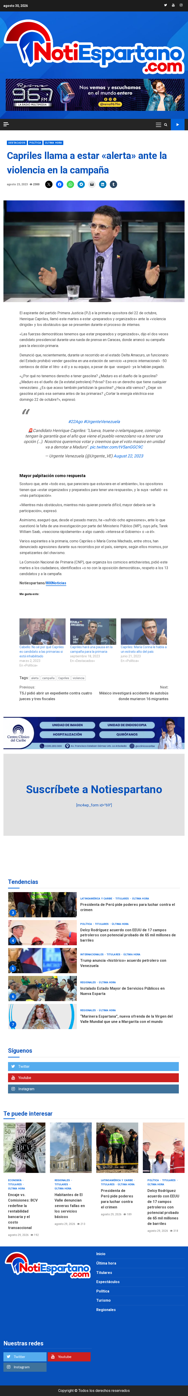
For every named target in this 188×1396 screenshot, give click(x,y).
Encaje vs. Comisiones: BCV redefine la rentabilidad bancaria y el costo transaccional (24, 1148)
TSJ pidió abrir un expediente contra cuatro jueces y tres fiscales (55, 693)
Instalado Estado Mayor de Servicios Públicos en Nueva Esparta (42, 988)
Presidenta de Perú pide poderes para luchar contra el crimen (42, 904)
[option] (94, 906)
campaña (48, 678)
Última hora (53, 142)
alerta (35, 678)
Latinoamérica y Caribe (96, 898)
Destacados (16, 142)
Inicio (100, 1254)
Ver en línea (178, 124)
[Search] (165, 124)
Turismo (103, 1300)
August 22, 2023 (128, 455)
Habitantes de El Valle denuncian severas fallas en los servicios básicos (71, 1148)
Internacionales (92, 954)
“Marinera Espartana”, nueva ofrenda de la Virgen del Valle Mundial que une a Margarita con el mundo (42, 1016)
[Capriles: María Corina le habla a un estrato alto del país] (144, 631)
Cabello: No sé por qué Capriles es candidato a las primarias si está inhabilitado (41, 651)
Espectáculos (108, 1282)
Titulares (122, 898)
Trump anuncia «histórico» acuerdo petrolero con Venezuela (42, 960)
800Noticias (56, 583)
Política (35, 142)
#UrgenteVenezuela (101, 421)
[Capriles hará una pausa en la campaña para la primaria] (93, 631)
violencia (78, 678)
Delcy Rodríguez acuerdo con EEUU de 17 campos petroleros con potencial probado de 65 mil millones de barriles (42, 932)
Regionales (88, 982)
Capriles (63, 678)
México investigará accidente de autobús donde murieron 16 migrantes (134, 693)
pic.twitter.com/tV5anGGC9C (116, 447)
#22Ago (75, 421)
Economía (15, 1180)
